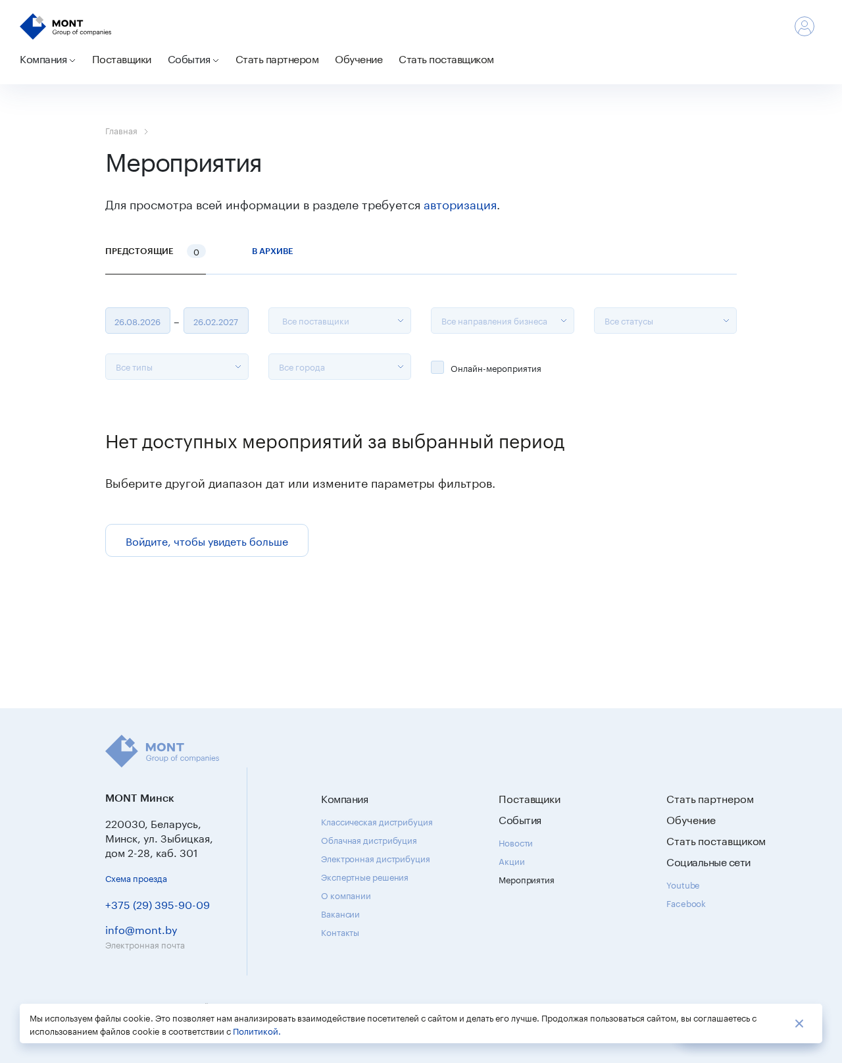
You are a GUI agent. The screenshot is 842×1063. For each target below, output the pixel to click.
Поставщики (121, 57)
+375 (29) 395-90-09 (157, 903)
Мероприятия (527, 879)
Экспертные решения (365, 876)
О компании (346, 894)
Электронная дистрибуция (375, 858)
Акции (512, 860)
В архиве (272, 251)
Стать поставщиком (446, 57)
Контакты (340, 931)
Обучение (358, 57)
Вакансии (340, 913)
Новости (516, 842)
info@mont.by (141, 928)
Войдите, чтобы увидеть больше (207, 540)
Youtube (683, 884)
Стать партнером (277, 57)
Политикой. (257, 1030)
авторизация (460, 203)
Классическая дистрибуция (377, 821)
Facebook (686, 902)
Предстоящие (152, 250)
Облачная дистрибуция (369, 839)
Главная (121, 129)
